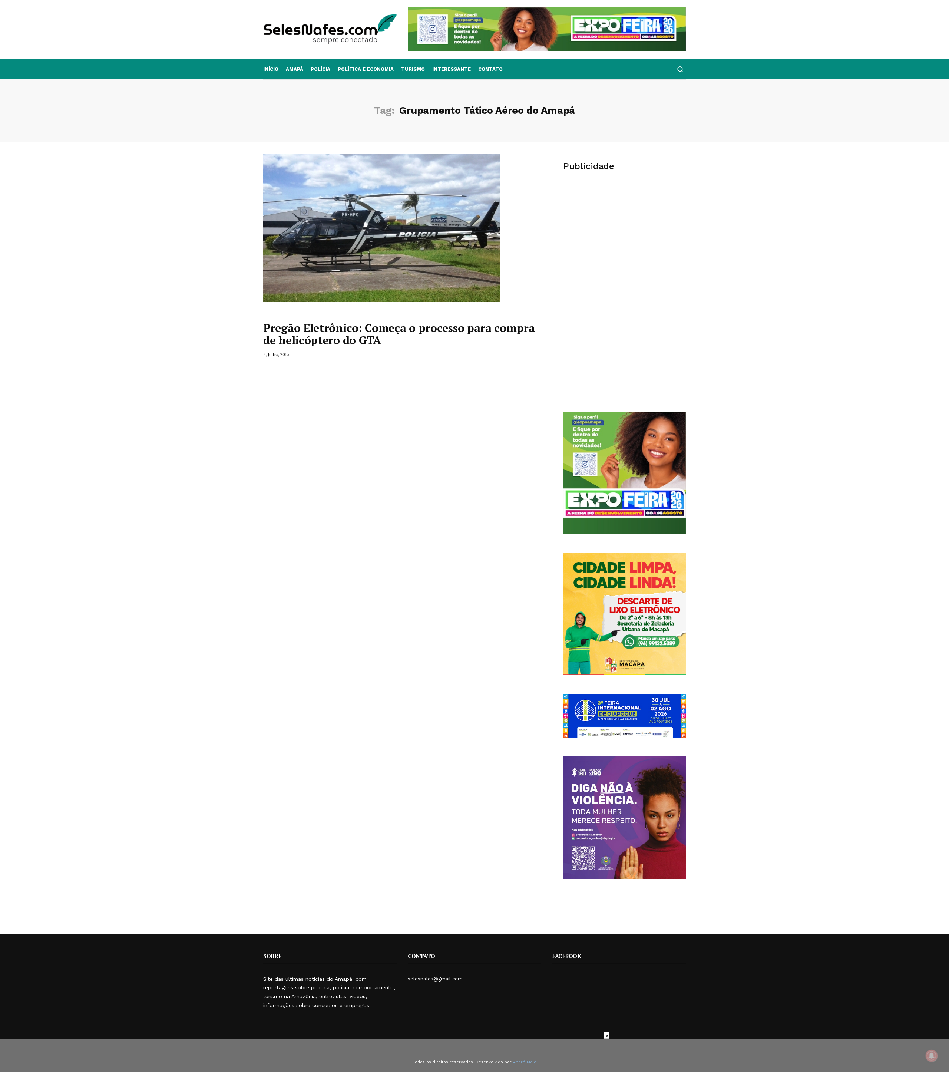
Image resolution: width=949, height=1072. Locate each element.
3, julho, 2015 (276, 354)
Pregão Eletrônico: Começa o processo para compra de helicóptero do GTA (399, 333)
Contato (490, 69)
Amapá (294, 69)
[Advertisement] (624, 235)
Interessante (451, 69)
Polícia (320, 69)
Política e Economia (366, 69)
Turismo (413, 69)
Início (270, 69)
